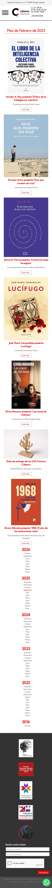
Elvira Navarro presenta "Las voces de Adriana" (26, 413)
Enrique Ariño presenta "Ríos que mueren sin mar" (26, 181)
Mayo (28, 561)
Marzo (27, 567)
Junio (27, 559)
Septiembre (27, 556)
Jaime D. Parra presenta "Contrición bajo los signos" (26, 261)
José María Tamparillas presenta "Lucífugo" (26, 345)
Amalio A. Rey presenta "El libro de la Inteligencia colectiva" (26, 98)
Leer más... (26, 109)
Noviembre (28, 585)
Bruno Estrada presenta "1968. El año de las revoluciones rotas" (26, 530)
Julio (27, 593)
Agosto (27, 697)
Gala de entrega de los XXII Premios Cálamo (26, 463)
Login (26, 884)
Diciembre (27, 582)
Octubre (28, 554)
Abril (27, 564)
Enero (28, 572)
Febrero (27, 569)
